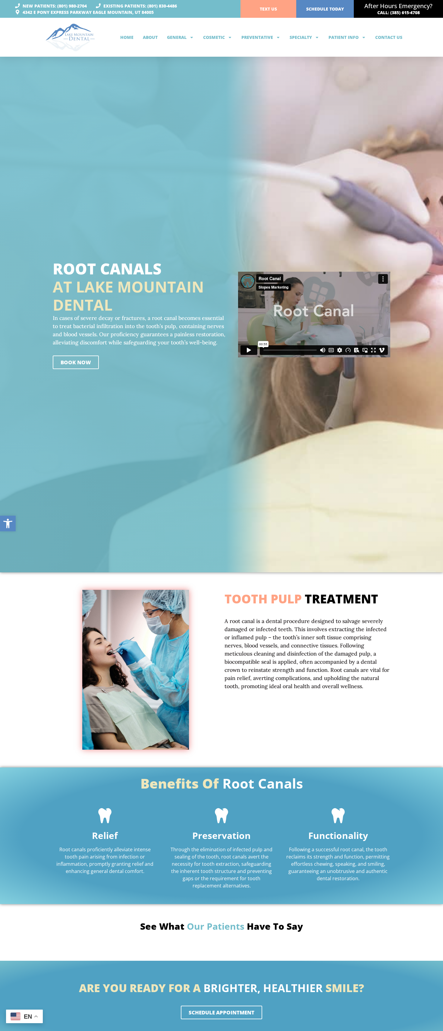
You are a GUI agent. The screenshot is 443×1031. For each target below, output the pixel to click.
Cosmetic (214, 37)
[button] (8, 523)
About (150, 37)
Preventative (257, 37)
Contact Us (388, 37)
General (177, 37)
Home (127, 37)
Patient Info (343, 37)
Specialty (301, 37)
